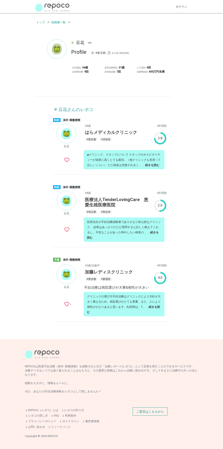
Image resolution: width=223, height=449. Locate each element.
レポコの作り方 (74, 410)
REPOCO (52, 436)
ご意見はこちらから (150, 411)
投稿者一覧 (58, 22)
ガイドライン (70, 421)
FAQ (56, 415)
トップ (40, 22)
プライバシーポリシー (42, 421)
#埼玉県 (91, 211)
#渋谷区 (106, 139)
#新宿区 (106, 279)
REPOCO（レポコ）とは (43, 410)
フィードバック (61, 427)
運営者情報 (92, 421)
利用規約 (70, 415)
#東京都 (100, 52)
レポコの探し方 (38, 415)
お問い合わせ (36, 427)
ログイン (181, 6)
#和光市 (106, 211)
